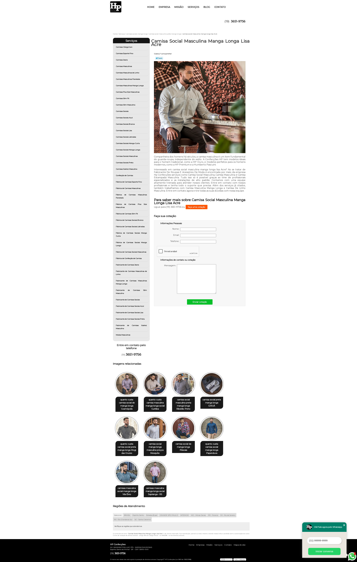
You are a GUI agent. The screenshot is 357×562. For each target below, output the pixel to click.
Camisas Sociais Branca (125, 124)
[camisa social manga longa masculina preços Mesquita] (155, 428)
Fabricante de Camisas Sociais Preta (130, 319)
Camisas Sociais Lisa (124, 130)
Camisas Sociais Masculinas (127, 156)
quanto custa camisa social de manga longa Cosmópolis (127, 404)
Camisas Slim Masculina (125, 105)
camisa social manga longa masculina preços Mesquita (155, 448)
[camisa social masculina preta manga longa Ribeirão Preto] (183, 384)
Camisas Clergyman (124, 47)
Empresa (164, 7)
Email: (176, 235)
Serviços (193, 7)
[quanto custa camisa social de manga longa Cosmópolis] (127, 384)
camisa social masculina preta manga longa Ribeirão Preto (183, 404)
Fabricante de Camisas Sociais (128, 300)
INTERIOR (184, 515)
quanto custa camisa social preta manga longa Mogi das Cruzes (127, 448)
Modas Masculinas (123, 335)
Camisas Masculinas (124, 66)
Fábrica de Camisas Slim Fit (127, 214)
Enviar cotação (200, 302)
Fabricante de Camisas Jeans (127, 265)
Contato (220, 7)
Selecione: (118, 515)
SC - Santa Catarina (143, 519)
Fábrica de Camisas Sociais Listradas (130, 226)
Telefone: (175, 241)
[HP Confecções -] (126, 5)
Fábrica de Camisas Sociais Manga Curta (131, 234)
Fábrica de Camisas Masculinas (128, 188)
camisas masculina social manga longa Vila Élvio (126, 491)
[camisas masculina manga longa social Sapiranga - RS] (155, 472)
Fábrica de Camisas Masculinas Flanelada (131, 196)
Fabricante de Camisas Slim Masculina (131, 291)
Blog (206, 7)
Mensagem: (170, 265)
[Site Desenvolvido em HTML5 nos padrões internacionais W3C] (226, 559)
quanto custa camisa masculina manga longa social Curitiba (155, 404)
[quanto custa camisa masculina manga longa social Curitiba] (155, 384)
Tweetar (159, 58)
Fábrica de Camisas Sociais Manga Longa (131, 244)
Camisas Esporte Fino (124, 53)
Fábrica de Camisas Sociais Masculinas (131, 252)
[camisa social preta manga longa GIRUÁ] (212, 384)
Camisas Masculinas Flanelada (128, 79)
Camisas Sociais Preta (124, 163)
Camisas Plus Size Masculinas (127, 92)
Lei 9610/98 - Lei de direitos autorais (172, 535)
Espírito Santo (138, 515)
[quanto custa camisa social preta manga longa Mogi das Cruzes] (127, 428)
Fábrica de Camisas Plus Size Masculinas (131, 205)
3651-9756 (238, 21)
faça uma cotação (196, 207)
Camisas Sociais (122, 111)
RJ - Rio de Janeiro (227, 515)
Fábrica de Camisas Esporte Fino (129, 182)
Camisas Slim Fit (122, 98)
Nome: (176, 229)
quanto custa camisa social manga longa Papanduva (211, 448)
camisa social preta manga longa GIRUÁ (211, 402)
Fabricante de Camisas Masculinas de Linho (131, 272)
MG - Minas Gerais (198, 515)
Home (151, 7)
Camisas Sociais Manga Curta (128, 143)
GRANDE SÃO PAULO (169, 515)
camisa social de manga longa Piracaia (183, 447)
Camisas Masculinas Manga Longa (130, 85)
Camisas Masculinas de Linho (127, 73)
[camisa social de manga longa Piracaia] (183, 428)
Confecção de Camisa (124, 175)
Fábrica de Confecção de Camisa (129, 258)
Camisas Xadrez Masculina (126, 169)
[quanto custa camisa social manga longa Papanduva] (212, 428)
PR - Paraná (213, 515)
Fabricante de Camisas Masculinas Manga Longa (131, 282)
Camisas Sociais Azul (124, 118)
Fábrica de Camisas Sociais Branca (129, 220)
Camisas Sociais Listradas (126, 137)
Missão (179, 7)
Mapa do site (239, 545)
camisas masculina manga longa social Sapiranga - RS (155, 491)
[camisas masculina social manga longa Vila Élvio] (127, 472)
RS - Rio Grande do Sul (123, 519)
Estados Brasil (151, 515)
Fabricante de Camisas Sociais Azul (130, 306)
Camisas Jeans (122, 60)
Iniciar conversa (324, 551)
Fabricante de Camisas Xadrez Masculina (131, 326)
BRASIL (127, 515)
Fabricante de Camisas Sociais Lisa (129, 312)
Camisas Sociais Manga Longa (128, 150)
